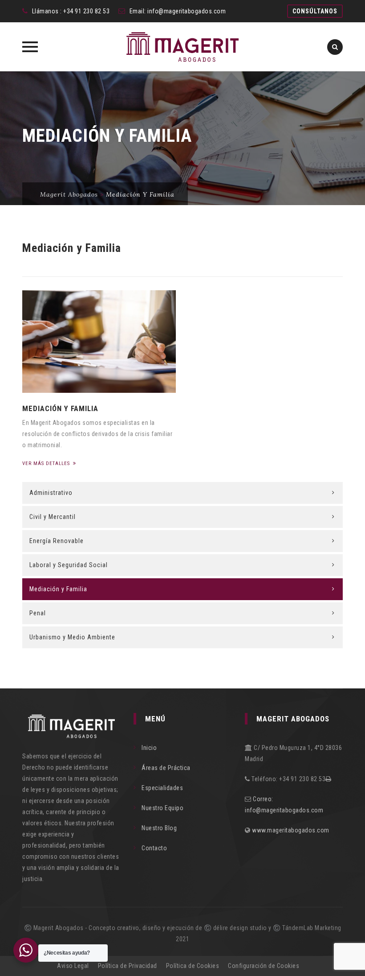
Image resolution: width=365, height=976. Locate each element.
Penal (37, 613)
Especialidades (162, 787)
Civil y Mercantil (52, 516)
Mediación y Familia (60, 408)
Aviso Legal (73, 965)
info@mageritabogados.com (186, 11)
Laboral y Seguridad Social (68, 564)
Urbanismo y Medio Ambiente (72, 637)
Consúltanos (314, 11)
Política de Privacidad (127, 965)
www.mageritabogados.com (290, 830)
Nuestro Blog (159, 828)
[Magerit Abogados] (182, 46)
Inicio (149, 747)
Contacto (154, 848)
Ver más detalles (47, 463)
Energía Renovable (56, 540)
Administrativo (51, 492)
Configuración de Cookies (263, 965)
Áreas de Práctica (166, 767)
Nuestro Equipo (162, 807)
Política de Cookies (192, 965)
